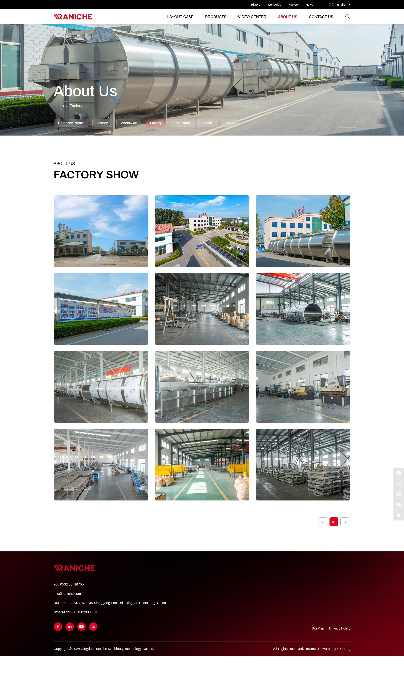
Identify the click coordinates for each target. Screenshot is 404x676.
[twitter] (93, 626)
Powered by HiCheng (334, 648)
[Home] (73, 16)
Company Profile (71, 123)
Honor (207, 123)
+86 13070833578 (84, 612)
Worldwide (274, 5)
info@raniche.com (67, 593)
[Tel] (398, 483)
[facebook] (58, 626)
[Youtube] (81, 626)
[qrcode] (398, 504)
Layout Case (180, 16)
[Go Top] (398, 515)
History (255, 5)
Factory (293, 5)
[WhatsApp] (398, 473)
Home (59, 106)
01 (334, 521)
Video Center (252, 16)
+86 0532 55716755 (69, 584)
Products (215, 16)
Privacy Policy (339, 628)
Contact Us (321, 16)
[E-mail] (398, 494)
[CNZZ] (311, 648)
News (309, 5)
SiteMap (318, 628)
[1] (323, 521)
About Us (287, 16)
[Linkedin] (69, 626)
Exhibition (182, 123)
